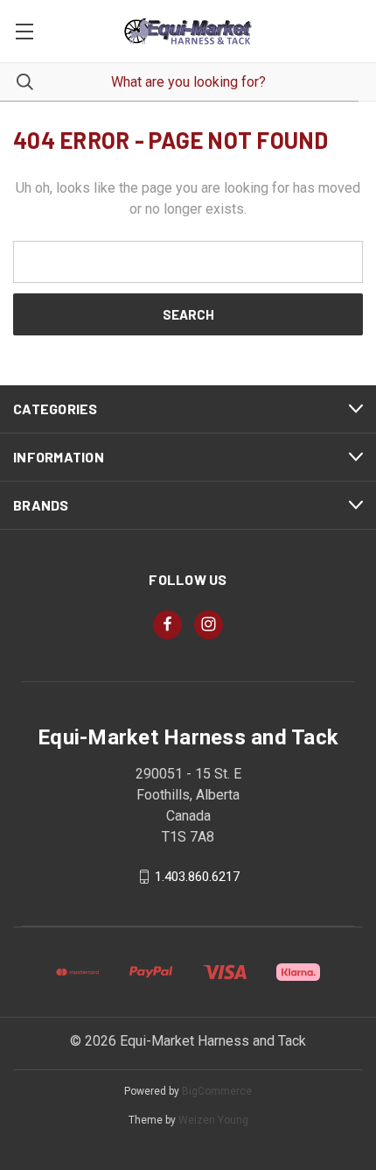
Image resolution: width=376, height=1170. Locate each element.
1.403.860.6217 (197, 877)
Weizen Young (213, 1120)
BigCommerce (217, 1091)
